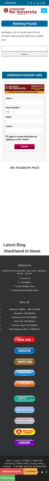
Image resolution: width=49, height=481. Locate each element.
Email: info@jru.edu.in (25, 286)
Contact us (25, 278)
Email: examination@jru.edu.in (25, 290)
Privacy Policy (37, 463)
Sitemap (6, 466)
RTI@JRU (26, 460)
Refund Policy (22, 463)
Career (17, 460)
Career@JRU (25, 282)
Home (9, 460)
